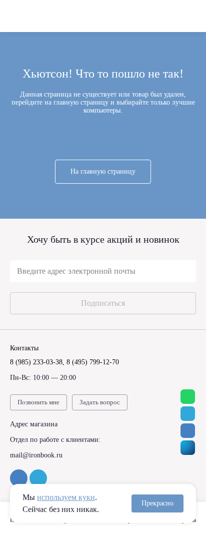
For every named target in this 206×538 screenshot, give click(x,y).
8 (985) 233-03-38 (36, 362)
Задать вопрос (100, 402)
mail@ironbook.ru (36, 455)
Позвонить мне (39, 402)
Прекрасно (158, 503)
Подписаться (103, 303)
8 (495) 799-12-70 (92, 362)
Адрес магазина (34, 424)
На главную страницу (103, 171)
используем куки (66, 497)
